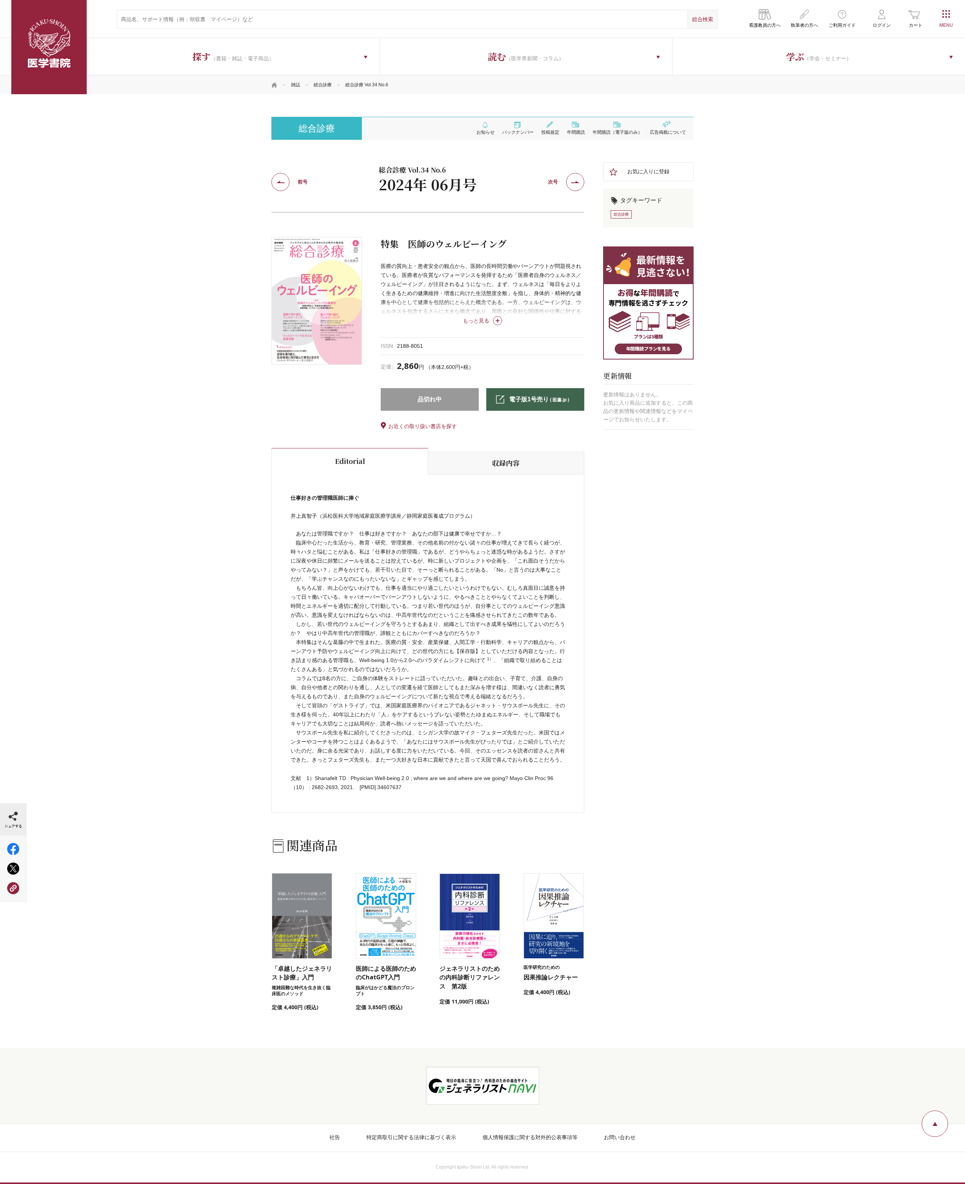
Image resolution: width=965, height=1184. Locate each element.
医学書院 (49, 47)
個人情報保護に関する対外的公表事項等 (529, 1137)
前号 (303, 182)
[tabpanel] (316, 300)
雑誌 (295, 84)
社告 (334, 1137)
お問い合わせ (620, 1137)
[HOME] (274, 84)
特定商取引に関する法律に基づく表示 (411, 1137)
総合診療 (323, 84)
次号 (553, 182)
